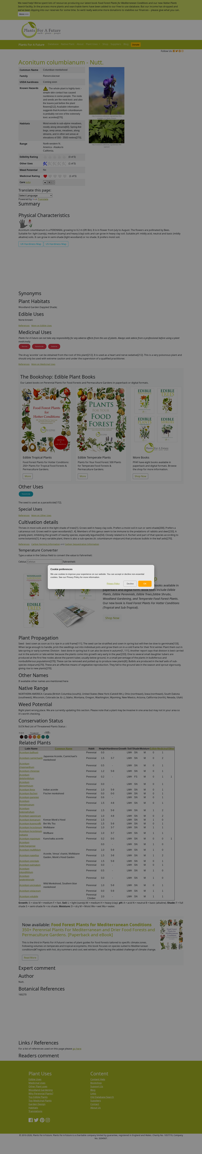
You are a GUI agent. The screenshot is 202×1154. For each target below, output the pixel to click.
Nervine (24, 346)
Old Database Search (102, 1097)
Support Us (96, 1086)
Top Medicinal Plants (40, 1100)
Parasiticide (39, 346)
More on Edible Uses (41, 325)
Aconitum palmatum (29, 865)
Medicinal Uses (37, 1083)
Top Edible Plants (38, 1097)
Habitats (33, 1107)
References (24, 325)
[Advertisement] (171, 117)
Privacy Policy (113, 583)
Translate (43, 199)
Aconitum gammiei (29, 797)
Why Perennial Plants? (41, 1093)
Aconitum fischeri (28, 793)
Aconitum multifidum (30, 850)
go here (77, 1048)
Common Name (63, 748)
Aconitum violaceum (30, 891)
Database (53, 44)
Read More (30, 957)
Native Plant (67, 44)
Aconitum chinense (29, 771)
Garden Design (37, 1104)
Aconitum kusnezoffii (30, 823)
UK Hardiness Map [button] (30, 244)
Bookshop (96, 1083)
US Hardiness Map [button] (56, 244)
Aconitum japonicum (30, 816)
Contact (94, 1104)
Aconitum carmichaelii (31, 758)
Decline (130, 583)
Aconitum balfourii (28, 752)
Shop (105, 44)
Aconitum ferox (27, 789)
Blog (126, 44)
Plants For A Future (31, 45)
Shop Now (140, 476)
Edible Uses (35, 1079)
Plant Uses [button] (92, 44)
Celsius (22, 561)
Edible (153, 748)
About (80, 44)
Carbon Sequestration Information (82, 544)
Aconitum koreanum (29, 820)
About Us (95, 1107)
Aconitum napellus (29, 855)
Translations (35, 1111)
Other (171, 748)
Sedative (54, 346)
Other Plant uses (38, 1086)
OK (144, 583)
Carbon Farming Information (45, 544)
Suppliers (116, 44)
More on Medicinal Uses (43, 364)
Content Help (97, 1079)
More (28, 476)
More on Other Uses (41, 515)
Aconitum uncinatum (30, 885)
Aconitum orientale (29, 861)
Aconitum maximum (29, 838)
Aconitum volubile (28, 896)
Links (93, 1093)
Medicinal (162, 748)
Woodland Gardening (41, 1090)
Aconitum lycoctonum (30, 827)
